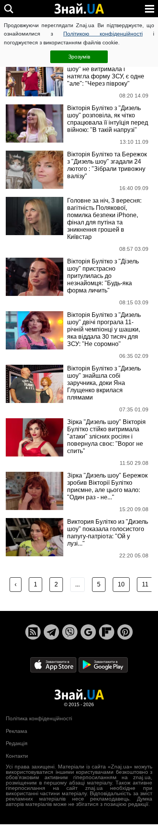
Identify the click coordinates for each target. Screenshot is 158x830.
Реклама (16, 731)
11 (145, 584)
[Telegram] (51, 632)
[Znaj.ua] (79, 8)
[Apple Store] (54, 664)
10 (121, 584)
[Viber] (69, 632)
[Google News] (88, 632)
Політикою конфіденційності (103, 34)
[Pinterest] (125, 632)
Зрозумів (79, 57)
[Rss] (33, 632)
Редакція (17, 743)
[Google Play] (103, 664)
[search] (8, 8)
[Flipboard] (106, 632)
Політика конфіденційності (39, 718)
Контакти (17, 756)
